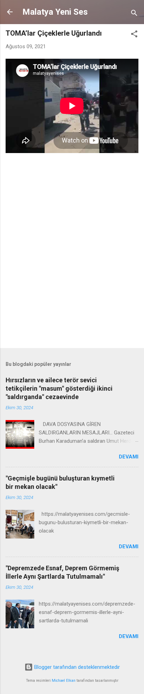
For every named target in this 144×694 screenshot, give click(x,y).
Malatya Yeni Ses (55, 12)
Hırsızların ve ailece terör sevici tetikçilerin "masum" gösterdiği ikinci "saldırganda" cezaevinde (59, 388)
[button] (134, 35)
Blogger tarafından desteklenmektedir (76, 667)
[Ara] (134, 14)
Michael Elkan (63, 680)
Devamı (128, 457)
